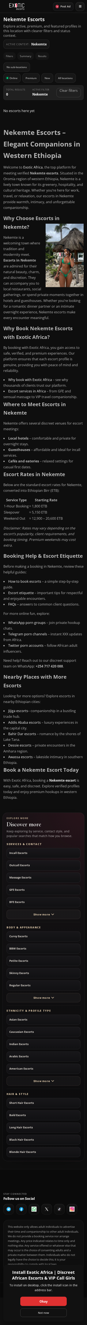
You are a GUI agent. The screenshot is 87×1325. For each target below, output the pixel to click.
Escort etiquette (21, 593)
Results (42, 56)
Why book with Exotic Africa (30, 379)
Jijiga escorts (18, 710)
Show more (41, 914)
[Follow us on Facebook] (21, 1209)
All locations (65, 78)
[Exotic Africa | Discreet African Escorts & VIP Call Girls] (17, 6)
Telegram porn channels (27, 634)
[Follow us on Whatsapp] (34, 1209)
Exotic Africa (33, 167)
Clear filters (69, 90)
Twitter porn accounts (26, 645)
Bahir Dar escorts (22, 734)
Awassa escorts (20, 757)
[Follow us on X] (46, 1209)
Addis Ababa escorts (24, 722)
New (47, 78)
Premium (31, 78)
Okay (43, 1301)
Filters (9, 56)
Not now (43, 1313)
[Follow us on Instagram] (72, 1209)
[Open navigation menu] (80, 6)
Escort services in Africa (27, 391)
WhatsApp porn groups (27, 622)
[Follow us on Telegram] (8, 1209)
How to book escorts (24, 581)
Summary (25, 56)
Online (14, 78)
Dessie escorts (19, 745)
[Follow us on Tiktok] (59, 1209)
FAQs (12, 604)
